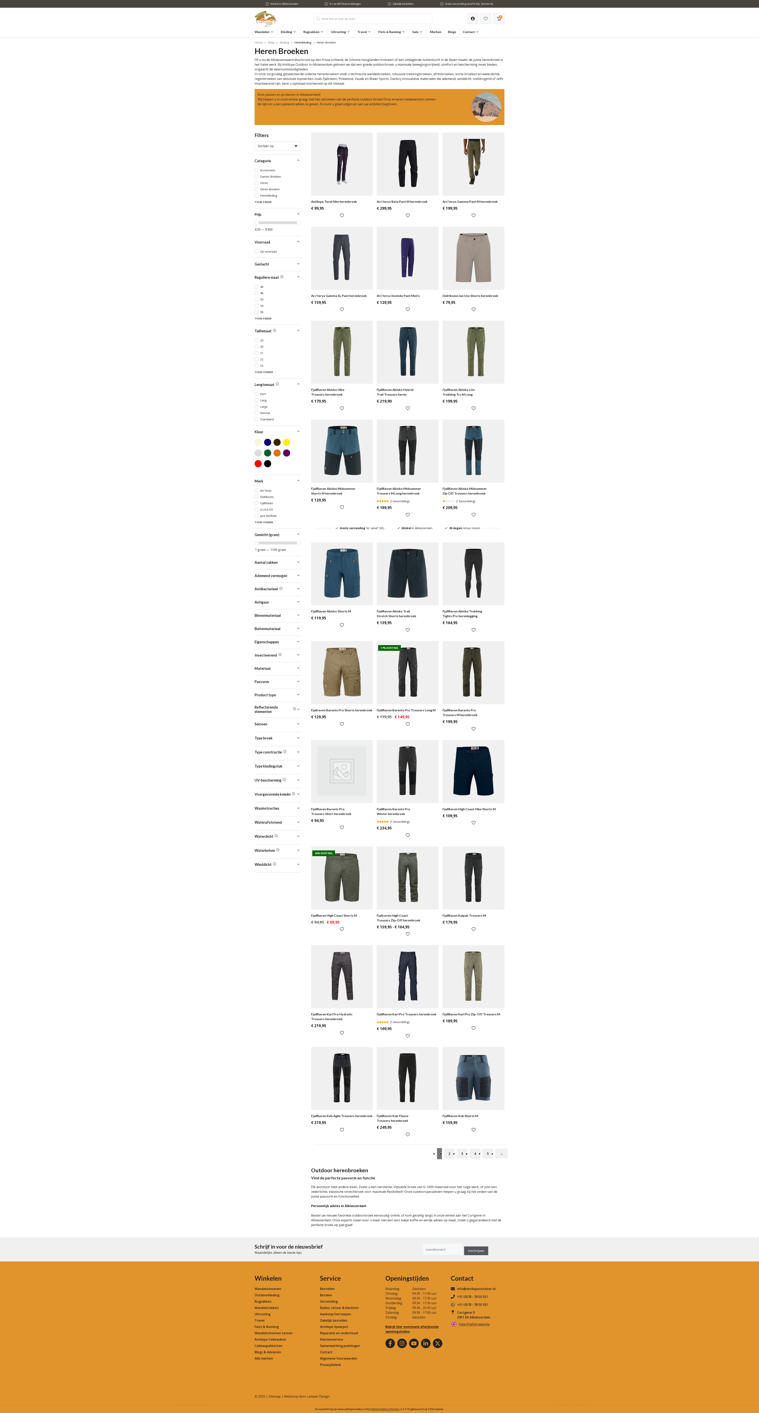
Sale (415, 32)
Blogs (452, 32)
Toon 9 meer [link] (263, 318)
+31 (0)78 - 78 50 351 (472, 1297)
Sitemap (275, 1396)
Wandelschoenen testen (274, 1333)
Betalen (326, 1295)
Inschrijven (476, 1251)
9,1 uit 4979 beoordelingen (345, 4)
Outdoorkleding (267, 1295)
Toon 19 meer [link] (264, 372)
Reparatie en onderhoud (339, 1333)
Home (259, 42)
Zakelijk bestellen (403, 4)
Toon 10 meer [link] (264, 522)
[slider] (257, 223)
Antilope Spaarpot (334, 1327)
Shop (271, 42)
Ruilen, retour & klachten (339, 1308)
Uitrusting (338, 32)
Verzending (329, 1301)
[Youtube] (414, 1343)
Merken (435, 32)
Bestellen (327, 1289)
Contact (469, 32)
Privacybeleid (330, 1365)
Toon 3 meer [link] (263, 202)
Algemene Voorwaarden (338, 1358)
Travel (362, 32)
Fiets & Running (389, 32)
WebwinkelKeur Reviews (385, 1409)
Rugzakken (311, 32)
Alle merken (264, 1358)
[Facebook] (390, 1343)
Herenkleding (303, 42)
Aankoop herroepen (335, 1314)
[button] (278, 161)
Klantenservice (331, 1339)
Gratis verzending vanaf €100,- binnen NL (469, 4)
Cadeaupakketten (268, 1346)
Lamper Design (318, 1396)
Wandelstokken (267, 1308)
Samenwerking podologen (340, 1346)
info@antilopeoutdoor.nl (476, 1289)
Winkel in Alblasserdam (284, 4)
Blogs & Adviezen (268, 1352)
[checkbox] (278, 170)
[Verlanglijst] (472, 18)
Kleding (286, 32)
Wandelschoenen (268, 1289)
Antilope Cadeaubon (270, 1339)
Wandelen (262, 32)
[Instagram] (402, 1343)
